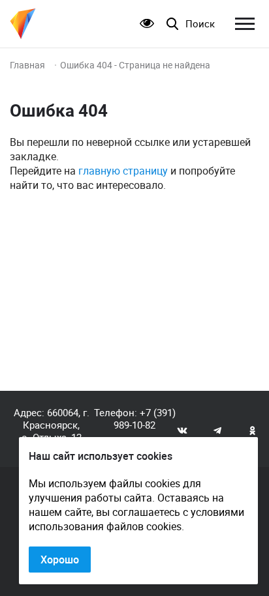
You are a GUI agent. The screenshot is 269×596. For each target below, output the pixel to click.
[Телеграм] (217, 430)
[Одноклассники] (253, 430)
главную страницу (123, 170)
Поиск (200, 24)
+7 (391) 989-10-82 (145, 418)
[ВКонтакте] (182, 430)
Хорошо (59, 559)
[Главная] (23, 24)
